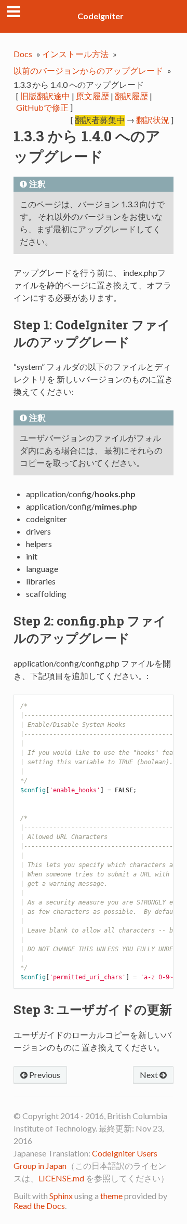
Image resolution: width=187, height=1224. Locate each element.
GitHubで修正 (42, 107)
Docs (23, 54)
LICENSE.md (61, 1178)
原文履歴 (92, 96)
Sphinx (61, 1196)
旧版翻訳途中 (45, 96)
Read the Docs (39, 1205)
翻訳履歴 (131, 96)
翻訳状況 (152, 120)
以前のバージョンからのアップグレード (88, 70)
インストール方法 (75, 54)
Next (149, 1075)
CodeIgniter (100, 16)
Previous (44, 1075)
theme (111, 1196)
